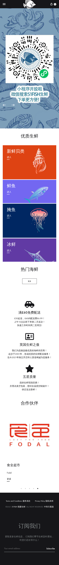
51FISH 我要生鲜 (18, 507)
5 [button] (37, 488)
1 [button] (21, 488)
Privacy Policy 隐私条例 (44, 501)
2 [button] (25, 488)
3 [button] (29, 488)
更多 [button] (9, 479)
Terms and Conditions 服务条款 (18, 501)
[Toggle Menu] (4, 4)
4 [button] (33, 488)
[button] (29, 281)
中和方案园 (49, 507)
